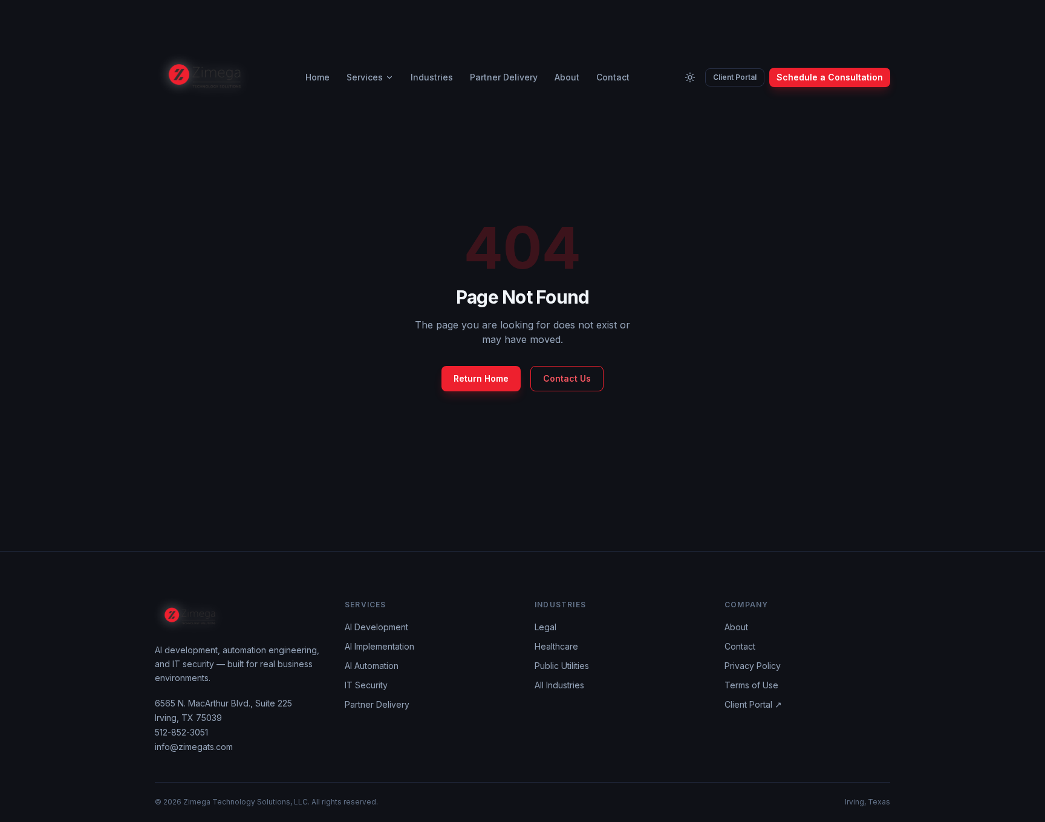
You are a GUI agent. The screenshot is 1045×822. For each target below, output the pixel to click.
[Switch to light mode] (690, 77)
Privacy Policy (752, 666)
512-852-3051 (181, 732)
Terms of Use (751, 685)
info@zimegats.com (194, 747)
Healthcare (556, 646)
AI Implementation (379, 646)
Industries (432, 77)
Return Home (481, 378)
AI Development (376, 627)
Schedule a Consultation (829, 77)
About (567, 77)
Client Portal (735, 77)
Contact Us (567, 378)
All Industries (559, 685)
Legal (545, 627)
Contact (613, 77)
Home (317, 77)
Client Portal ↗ (753, 704)
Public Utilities (562, 666)
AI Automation (372, 666)
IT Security (366, 685)
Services (365, 77)
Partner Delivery (504, 77)
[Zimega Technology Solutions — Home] (205, 77)
